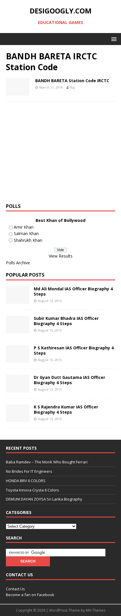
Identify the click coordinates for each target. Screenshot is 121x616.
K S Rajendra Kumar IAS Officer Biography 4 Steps (66, 409)
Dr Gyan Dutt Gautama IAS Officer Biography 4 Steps (69, 380)
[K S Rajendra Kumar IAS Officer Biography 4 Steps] (17, 418)
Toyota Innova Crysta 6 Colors (32, 490)
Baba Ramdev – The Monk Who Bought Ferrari (47, 462)
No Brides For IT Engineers (29, 471)
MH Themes (95, 610)
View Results (61, 256)
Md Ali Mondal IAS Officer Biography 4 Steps (73, 291)
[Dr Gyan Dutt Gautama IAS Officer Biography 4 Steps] (17, 389)
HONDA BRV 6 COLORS (26, 480)
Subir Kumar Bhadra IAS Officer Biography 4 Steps (66, 320)
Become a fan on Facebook (30, 594)
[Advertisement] (55, 154)
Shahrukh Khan (28, 240)
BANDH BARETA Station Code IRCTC (72, 80)
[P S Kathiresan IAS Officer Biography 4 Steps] (17, 359)
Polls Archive (18, 262)
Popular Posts (25, 275)
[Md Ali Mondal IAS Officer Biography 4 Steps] (17, 300)
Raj (72, 87)
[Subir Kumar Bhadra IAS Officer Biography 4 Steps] (17, 330)
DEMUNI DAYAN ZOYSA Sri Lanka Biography (44, 499)
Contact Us (15, 588)
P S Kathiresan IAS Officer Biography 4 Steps (74, 350)
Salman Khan (26, 233)
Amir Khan (23, 227)
